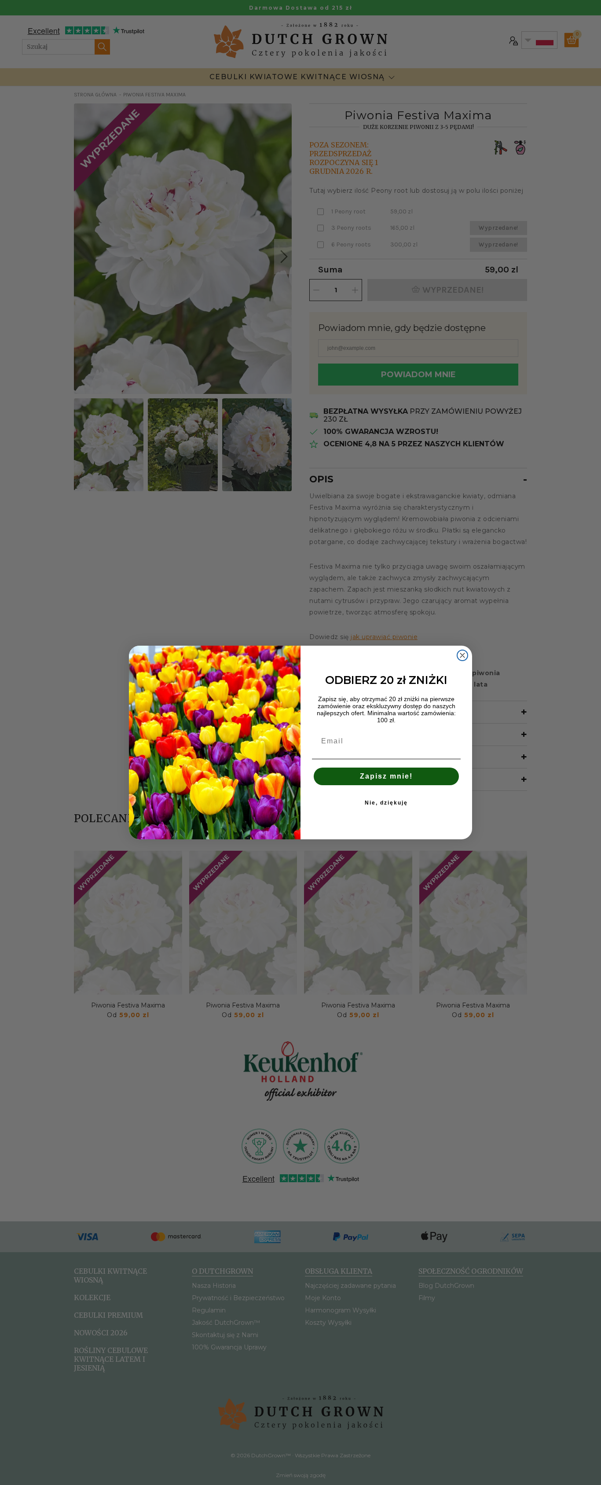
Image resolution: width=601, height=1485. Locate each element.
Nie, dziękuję (386, 803)
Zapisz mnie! (386, 776)
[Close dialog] (462, 655)
